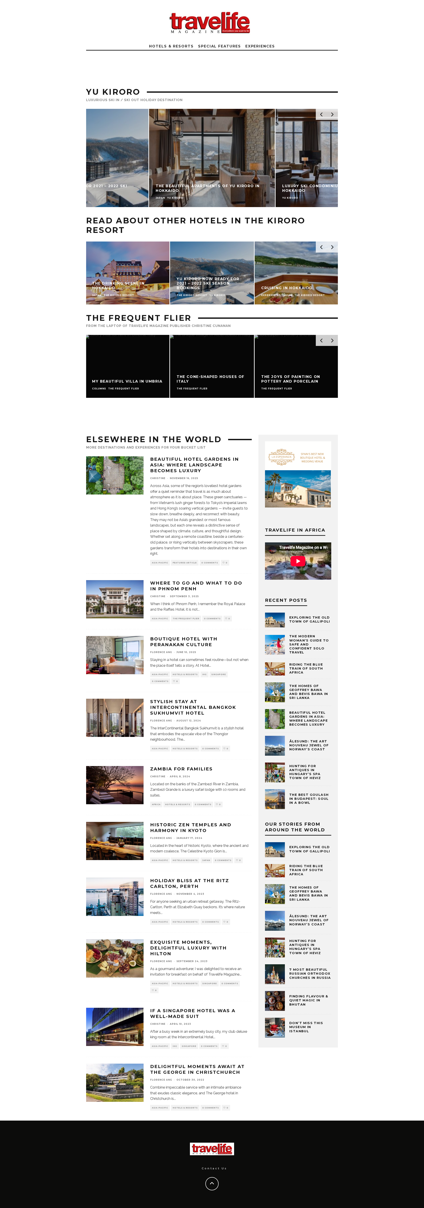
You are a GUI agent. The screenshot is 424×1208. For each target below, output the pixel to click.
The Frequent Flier (186, 618)
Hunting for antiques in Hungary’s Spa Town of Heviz (305, 772)
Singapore (218, 674)
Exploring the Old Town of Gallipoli (309, 619)
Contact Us (214, 1168)
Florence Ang (161, 652)
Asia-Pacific (160, 563)
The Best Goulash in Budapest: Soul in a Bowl (309, 799)
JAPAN (206, 860)
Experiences (260, 46)
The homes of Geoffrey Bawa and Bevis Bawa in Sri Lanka (308, 692)
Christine (157, 478)
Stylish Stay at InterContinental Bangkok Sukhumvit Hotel (193, 707)
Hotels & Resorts (171, 46)
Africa (156, 804)
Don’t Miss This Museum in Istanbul (306, 1027)
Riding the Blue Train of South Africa (306, 668)
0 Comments (209, 563)
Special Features (219, 46)
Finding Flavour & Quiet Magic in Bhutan (308, 1000)
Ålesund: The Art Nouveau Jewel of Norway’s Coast (309, 745)
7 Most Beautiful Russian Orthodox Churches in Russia (310, 974)
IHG (204, 674)
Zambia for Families (181, 769)
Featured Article (185, 563)
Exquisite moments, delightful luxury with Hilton (188, 948)
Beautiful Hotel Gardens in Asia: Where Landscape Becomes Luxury (194, 465)
